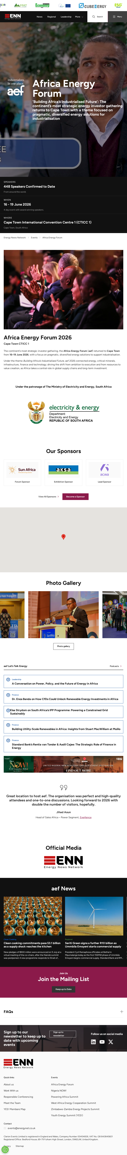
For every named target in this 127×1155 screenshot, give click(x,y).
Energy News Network (15, 237)
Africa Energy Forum (62, 1084)
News (39, 16)
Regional (51, 16)
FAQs (8, 1011)
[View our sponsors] (63, 5)
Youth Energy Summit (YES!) (67, 1115)
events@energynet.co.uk (21, 1128)
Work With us (11, 1090)
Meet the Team (12, 1103)
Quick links (9, 1077)
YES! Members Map (14, 1109)
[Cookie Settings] (5, 1149)
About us (9, 1084)
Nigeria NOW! (58, 1090)
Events (54, 1077)
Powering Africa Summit (64, 1096)
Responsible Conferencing (18, 1096)
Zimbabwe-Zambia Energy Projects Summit (75, 1109)
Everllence (86, 817)
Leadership (66, 16)
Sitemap (20, 1146)
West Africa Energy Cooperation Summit (73, 1103)
